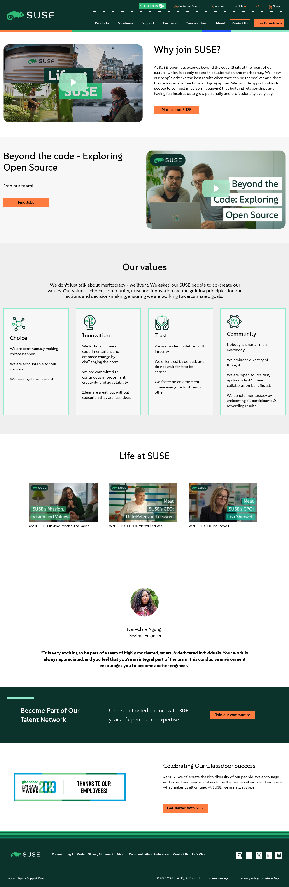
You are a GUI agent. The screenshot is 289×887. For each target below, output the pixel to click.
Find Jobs (26, 202)
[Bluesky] (278, 855)
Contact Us (181, 854)
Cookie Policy (270, 878)
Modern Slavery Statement (95, 854)
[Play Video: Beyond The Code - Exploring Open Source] (216, 188)
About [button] (220, 23)
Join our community (232, 715)
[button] (154, 4)
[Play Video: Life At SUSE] (73, 82)
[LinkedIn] (269, 855)
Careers (57, 854)
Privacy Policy (250, 878)
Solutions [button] (125, 23)
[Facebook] (249, 855)
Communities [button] (196, 23)
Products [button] (102, 23)
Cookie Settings (218, 878)
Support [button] (148, 23)
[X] (259, 855)
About (121, 854)
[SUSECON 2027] (152, 6)
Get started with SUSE (186, 808)
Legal (69, 854)
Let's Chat (199, 854)
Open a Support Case (31, 878)
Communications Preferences (149, 854)
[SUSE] (27, 854)
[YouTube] (239, 855)
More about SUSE (176, 109)
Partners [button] (170, 23)
